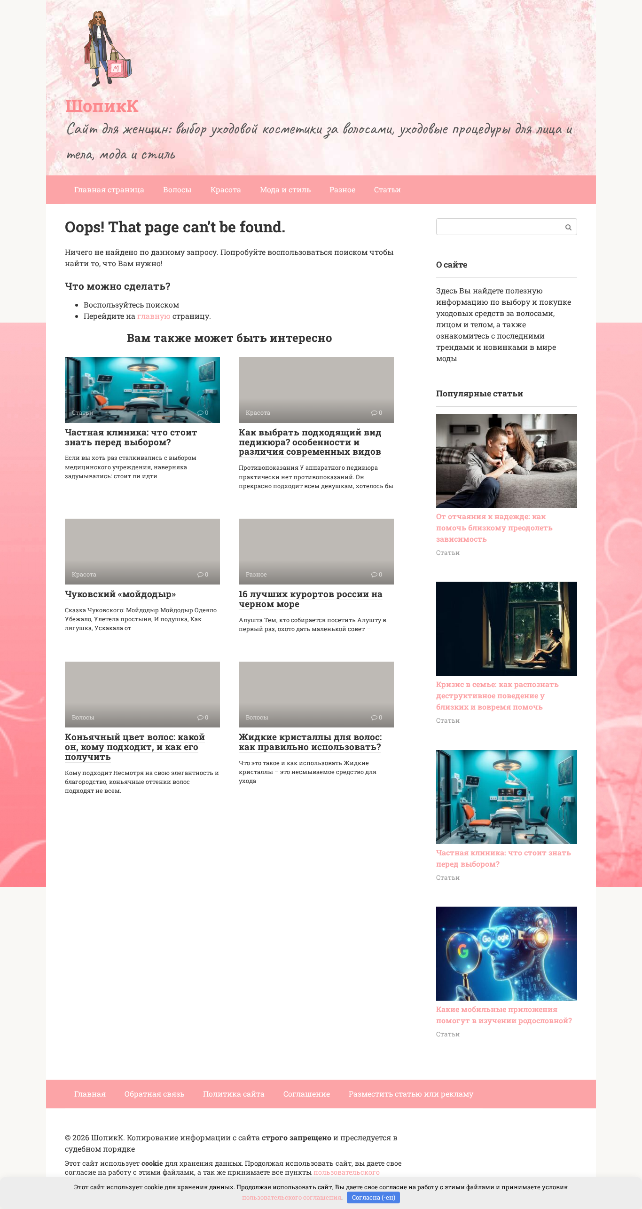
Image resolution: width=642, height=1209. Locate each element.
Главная (90, 1093)
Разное (342, 189)
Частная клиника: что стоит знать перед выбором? (131, 437)
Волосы (177, 189)
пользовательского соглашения (291, 1197)
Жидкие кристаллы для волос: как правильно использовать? (310, 741)
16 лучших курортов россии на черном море (311, 598)
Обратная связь (154, 1093)
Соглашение (306, 1093)
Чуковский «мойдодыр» (120, 594)
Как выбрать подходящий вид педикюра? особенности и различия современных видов (310, 442)
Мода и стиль (285, 189)
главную (154, 316)
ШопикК (102, 105)
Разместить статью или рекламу (411, 1093)
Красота (226, 189)
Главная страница (109, 189)
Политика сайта (234, 1093)
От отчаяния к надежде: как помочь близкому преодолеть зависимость (494, 527)
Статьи (387, 189)
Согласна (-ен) (373, 1197)
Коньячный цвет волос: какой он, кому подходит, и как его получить (135, 746)
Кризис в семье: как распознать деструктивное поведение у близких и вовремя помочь (497, 695)
